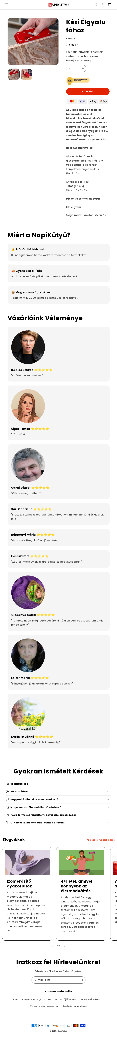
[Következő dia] (65, 946)
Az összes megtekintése (101, 839)
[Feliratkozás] (82, 979)
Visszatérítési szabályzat (45, 1006)
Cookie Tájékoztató (65, 999)
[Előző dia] (52, 946)
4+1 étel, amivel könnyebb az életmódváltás (76, 886)
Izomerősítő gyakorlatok (19, 884)
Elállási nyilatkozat (90, 999)
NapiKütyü (62, 1031)
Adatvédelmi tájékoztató (36, 999)
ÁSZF (16, 999)
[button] (6, 4)
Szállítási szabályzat (74, 1006)
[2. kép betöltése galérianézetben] (26, 74)
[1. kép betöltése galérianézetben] (13, 74)
